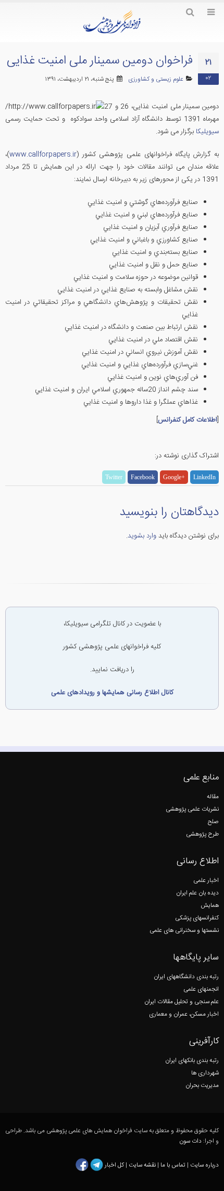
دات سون (190, 1141)
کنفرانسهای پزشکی (197, 918)
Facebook (143, 477)
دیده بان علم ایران (197, 893)
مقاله (213, 797)
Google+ (174, 477)
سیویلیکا (206, 131)
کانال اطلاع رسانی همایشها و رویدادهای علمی (112, 692)
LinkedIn (204, 477)
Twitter (113, 477)
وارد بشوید (142, 536)
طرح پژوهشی (202, 834)
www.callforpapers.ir (43, 154)
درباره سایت (204, 1165)
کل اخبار (114, 1165)
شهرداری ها (205, 1073)
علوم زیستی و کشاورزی (155, 79)
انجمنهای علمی (201, 989)
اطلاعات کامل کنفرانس (187, 420)
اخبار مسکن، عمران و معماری (184, 1014)
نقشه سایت (143, 1165)
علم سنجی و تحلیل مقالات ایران (181, 1002)
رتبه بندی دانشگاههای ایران (186, 977)
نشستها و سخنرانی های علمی (184, 931)
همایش (210, 906)
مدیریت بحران (202, 1086)
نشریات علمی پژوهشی (192, 809)
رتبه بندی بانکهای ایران (192, 1061)
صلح (213, 822)
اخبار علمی (206, 881)
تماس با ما (172, 1165)
